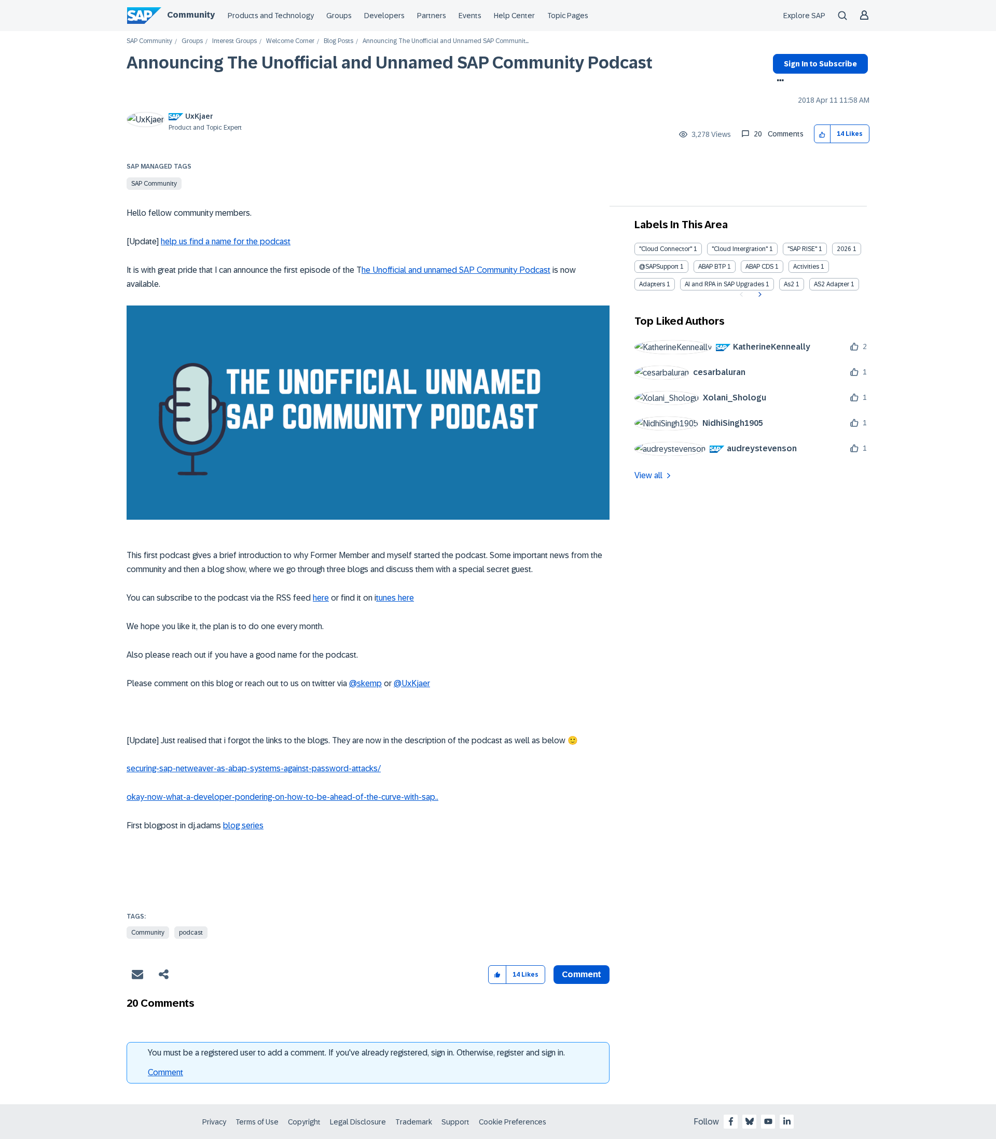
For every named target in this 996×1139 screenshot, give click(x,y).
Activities (806, 266)
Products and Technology (271, 15)
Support (455, 1122)
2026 (844, 249)
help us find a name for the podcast (225, 241)
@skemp (365, 683)
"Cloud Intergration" (740, 249)
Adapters (652, 284)
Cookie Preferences (512, 1122)
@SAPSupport (659, 266)
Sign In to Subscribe (820, 64)
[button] (822, 134)
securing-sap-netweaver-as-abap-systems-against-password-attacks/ (254, 768)
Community (191, 14)
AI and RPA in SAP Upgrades (724, 284)
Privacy (214, 1122)
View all (648, 475)
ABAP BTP (712, 266)
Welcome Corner (290, 41)
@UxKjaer (412, 683)
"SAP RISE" (802, 249)
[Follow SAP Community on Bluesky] (749, 1121)
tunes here (395, 597)
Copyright (304, 1122)
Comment (165, 1072)
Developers (384, 15)
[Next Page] (759, 294)
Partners (431, 15)
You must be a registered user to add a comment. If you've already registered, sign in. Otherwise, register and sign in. (356, 1052)
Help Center (514, 15)
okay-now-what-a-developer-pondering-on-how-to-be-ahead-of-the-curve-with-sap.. (282, 797)
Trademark (413, 1122)
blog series (243, 825)
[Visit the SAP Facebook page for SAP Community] (731, 1121)
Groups (339, 15)
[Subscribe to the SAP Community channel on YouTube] (768, 1121)
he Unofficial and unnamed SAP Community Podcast (456, 270)
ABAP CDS (759, 266)
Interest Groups (234, 41)
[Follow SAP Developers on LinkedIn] (787, 1121)
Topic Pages (567, 15)
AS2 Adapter (831, 284)
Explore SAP (804, 15)
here (321, 597)
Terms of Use (257, 1122)
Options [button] (778, 81)
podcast (191, 932)
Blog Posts (338, 41)
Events (470, 15)
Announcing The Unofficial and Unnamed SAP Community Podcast (390, 62)
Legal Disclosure (358, 1122)
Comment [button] (581, 974)
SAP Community (149, 41)
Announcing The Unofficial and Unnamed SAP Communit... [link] (446, 41)
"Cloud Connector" (665, 249)
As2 (789, 284)
